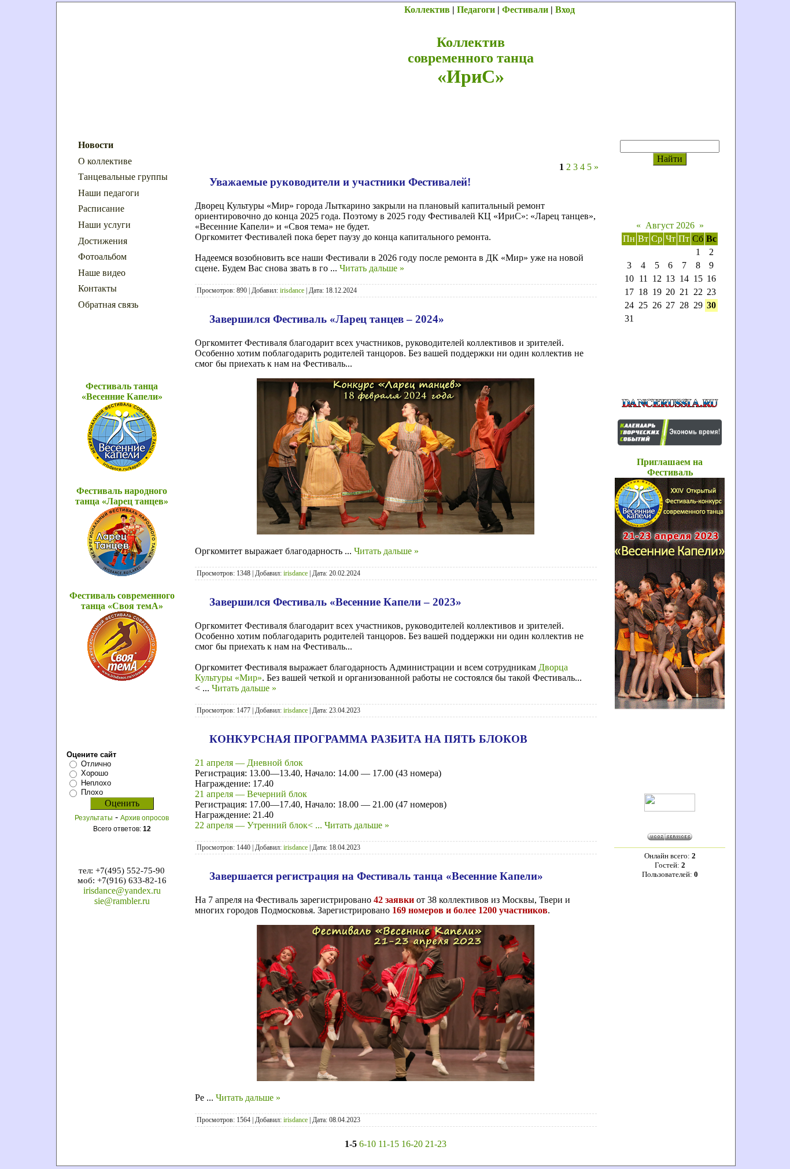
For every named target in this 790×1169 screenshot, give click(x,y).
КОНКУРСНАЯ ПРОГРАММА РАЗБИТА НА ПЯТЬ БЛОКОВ (368, 739)
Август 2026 (670, 225)
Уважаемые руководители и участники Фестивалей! (340, 182)
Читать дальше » (371, 268)
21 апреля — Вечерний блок (251, 794)
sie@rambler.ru (122, 901)
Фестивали (525, 9)
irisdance (292, 290)
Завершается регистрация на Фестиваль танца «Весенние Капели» (376, 876)
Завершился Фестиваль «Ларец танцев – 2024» (326, 319)
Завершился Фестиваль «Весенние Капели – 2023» (335, 602)
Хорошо (94, 773)
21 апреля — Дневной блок (249, 763)
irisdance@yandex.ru (122, 890)
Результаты (94, 818)
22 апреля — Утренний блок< (259, 825)
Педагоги (476, 9)
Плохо (92, 792)
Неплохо (96, 783)
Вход (565, 9)
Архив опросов (144, 818)
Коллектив (427, 9)
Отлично (96, 763)
